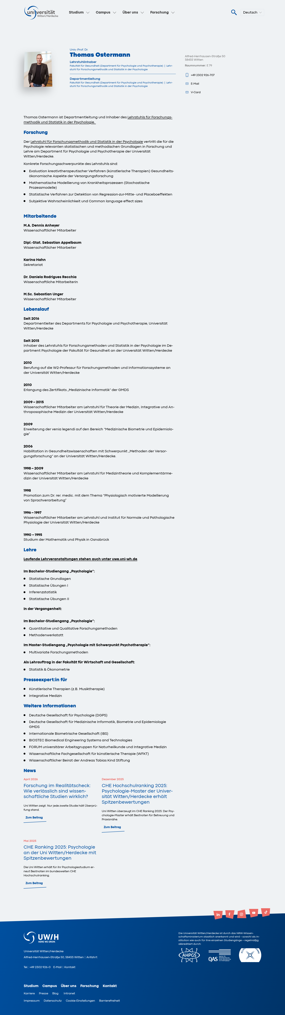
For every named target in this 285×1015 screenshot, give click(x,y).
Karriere (29, 993)
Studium (76, 12)
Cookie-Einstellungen (80, 1000)
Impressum (32, 1000)
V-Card (196, 92)
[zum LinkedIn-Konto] (218, 915)
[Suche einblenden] (234, 12)
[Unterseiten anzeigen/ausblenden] (88, 12)
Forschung (159, 12)
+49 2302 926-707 (203, 75)
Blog (55, 993)
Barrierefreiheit (109, 1000)
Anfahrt (91, 957)
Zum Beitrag (34, 817)
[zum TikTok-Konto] (265, 912)
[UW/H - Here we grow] (41, 12)
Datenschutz (53, 1000)
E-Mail (195, 83)
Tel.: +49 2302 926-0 (37, 967)
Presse (43, 993)
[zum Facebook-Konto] (230, 914)
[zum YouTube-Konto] (253, 913)
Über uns (130, 12)
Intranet (69, 993)
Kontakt (69, 967)
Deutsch (250, 12)
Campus (103, 12)
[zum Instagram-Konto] (241, 914)
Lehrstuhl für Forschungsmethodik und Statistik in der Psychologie (87, 142)
